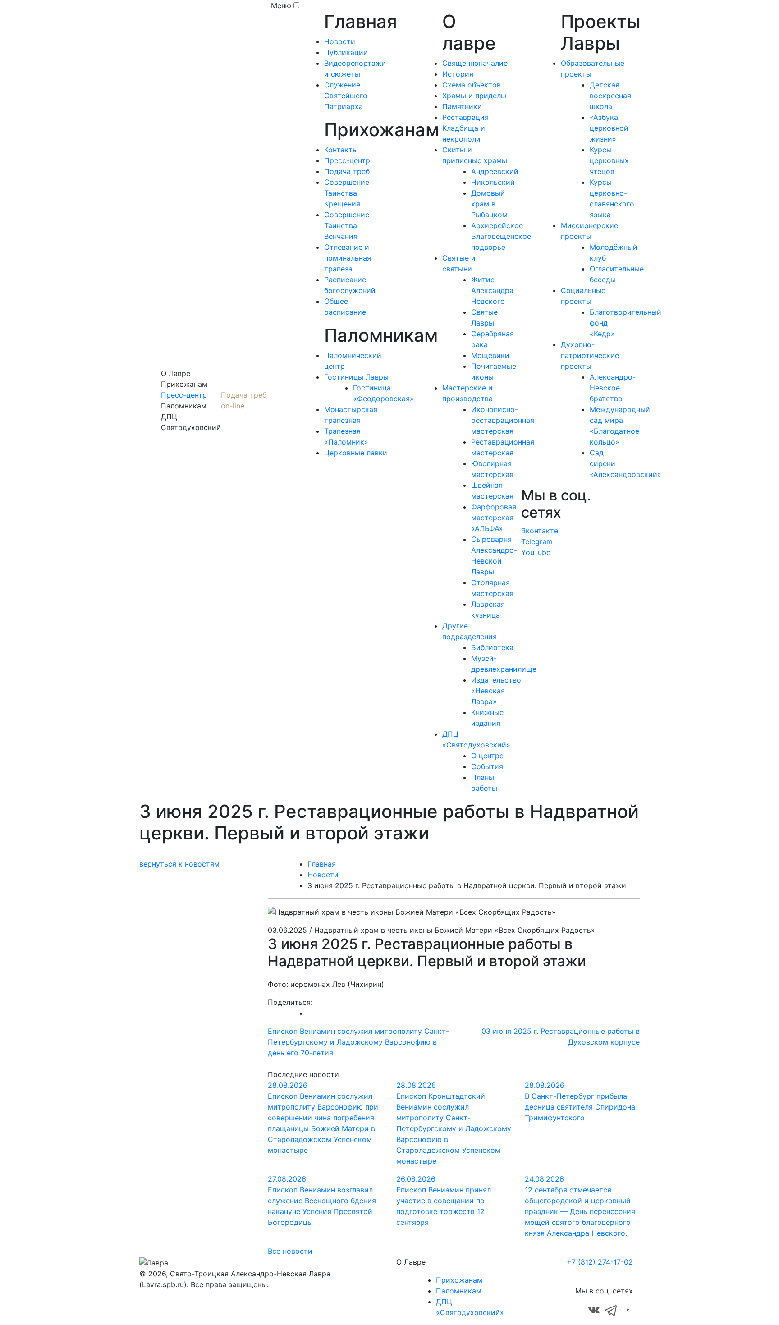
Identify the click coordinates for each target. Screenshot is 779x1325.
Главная (321, 863)
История (457, 73)
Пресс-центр (184, 394)
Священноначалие (475, 63)
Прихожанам (459, 1279)
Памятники (462, 106)
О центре (487, 755)
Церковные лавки (355, 452)
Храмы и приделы (474, 95)
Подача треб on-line (243, 400)
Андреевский (494, 171)
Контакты (341, 149)
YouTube (535, 552)
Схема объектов (471, 84)
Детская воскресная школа (610, 95)
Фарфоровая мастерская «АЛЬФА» (493, 517)
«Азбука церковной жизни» (609, 128)
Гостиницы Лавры (356, 376)
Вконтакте (539, 530)
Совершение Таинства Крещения (346, 193)
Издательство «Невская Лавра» (496, 690)
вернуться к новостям (179, 863)
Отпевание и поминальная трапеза (347, 258)
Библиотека (492, 647)
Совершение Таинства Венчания (346, 225)
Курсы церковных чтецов (609, 160)
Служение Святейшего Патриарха (345, 95)
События (487, 766)
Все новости (290, 1251)
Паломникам (458, 1290)
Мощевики (490, 355)
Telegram (537, 541)
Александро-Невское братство (613, 387)
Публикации (346, 52)
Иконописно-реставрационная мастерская (502, 420)
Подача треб (347, 171)
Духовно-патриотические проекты (590, 355)
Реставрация (465, 117)
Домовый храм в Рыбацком (489, 203)
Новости (339, 41)
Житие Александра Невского (492, 290)
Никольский (493, 182)
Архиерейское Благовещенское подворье (501, 236)
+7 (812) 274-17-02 (600, 1261)
